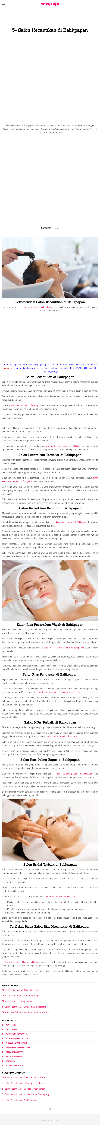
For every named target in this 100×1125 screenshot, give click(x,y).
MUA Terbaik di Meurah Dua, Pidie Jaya (20, 990)
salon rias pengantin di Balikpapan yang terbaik (58, 692)
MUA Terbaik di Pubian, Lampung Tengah (21, 995)
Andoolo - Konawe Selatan (16, 1042)
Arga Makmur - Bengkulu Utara (18, 1047)
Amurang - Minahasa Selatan (17, 1038)
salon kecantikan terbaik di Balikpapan (39, 307)
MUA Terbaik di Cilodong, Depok (17, 1001)
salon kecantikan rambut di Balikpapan (68, 522)
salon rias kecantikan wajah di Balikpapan (64, 647)
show (56, 228)
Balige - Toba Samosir (14, 1056)
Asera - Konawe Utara (14, 1051)
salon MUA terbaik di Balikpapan (63, 736)
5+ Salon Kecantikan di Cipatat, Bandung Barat (23, 1077)
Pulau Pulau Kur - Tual (15, 1065)
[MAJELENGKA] (50, 3)
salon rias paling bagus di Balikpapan (74, 773)
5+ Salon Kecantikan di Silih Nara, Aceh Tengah (23, 1088)
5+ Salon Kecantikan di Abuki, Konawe (19, 1100)
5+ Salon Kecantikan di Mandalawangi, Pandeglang (25, 1094)
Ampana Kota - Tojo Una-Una (16, 1033)
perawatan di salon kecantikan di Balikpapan (63, 446)
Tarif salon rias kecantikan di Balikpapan (21, 962)
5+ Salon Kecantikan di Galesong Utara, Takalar (23, 1083)
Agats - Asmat (11, 1024)
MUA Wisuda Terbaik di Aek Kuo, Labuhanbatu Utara (26, 1012)
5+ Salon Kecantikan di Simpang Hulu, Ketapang (24, 1007)
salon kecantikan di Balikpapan (26, 405)
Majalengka (10, 1061)
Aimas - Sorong (11, 1029)
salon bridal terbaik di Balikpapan (59, 896)
